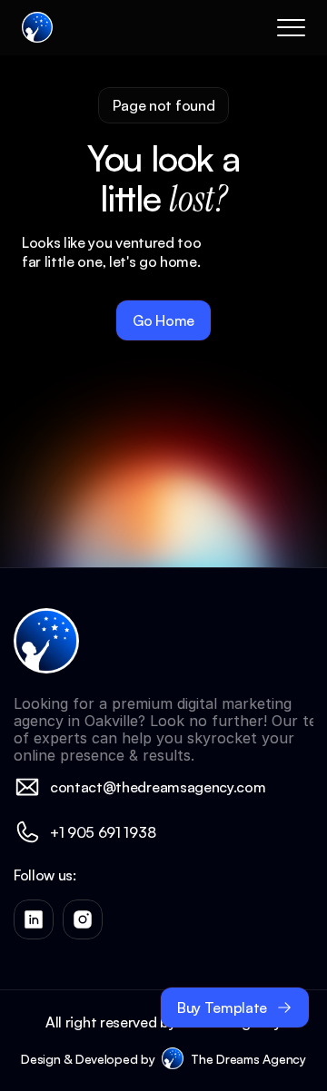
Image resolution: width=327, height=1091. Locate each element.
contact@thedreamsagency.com (157, 787)
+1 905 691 (87, 832)
